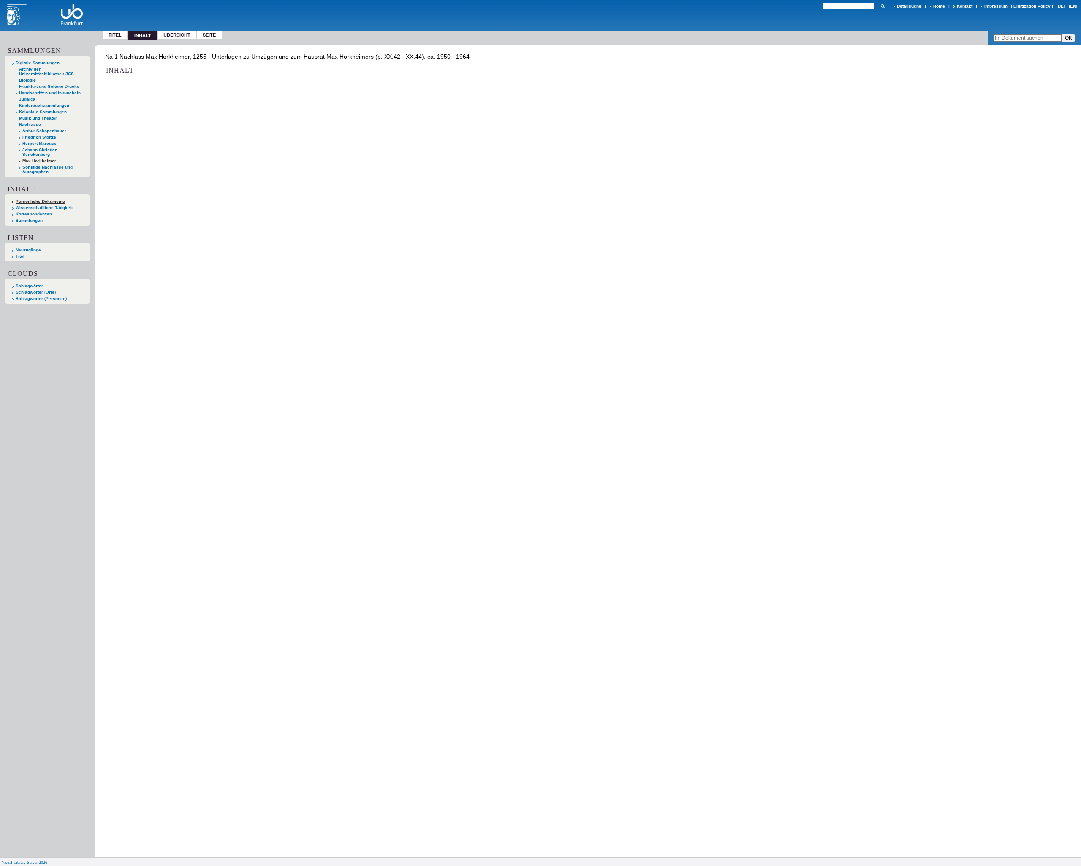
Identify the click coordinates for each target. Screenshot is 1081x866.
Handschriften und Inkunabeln (50, 92)
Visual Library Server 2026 (24, 862)
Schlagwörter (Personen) (41, 298)
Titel (115, 35)
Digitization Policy (1032, 6)
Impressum (996, 6)
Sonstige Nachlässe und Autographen (47, 169)
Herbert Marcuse (39, 143)
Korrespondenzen (34, 214)
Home (939, 6)
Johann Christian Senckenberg (39, 152)
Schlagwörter (29, 285)
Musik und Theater (38, 118)
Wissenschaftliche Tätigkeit (44, 207)
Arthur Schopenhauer (44, 130)
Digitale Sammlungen (38, 62)
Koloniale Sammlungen (43, 111)
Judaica (27, 99)
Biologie (27, 80)
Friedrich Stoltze (39, 137)
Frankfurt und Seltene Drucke (49, 86)
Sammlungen (29, 220)
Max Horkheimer (39, 160)
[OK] (882, 6)
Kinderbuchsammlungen (44, 105)
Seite (209, 35)
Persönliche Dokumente (40, 201)
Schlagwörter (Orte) (36, 292)
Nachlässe (30, 124)
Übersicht (176, 35)
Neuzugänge (28, 250)
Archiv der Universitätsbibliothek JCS (46, 71)
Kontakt (964, 6)
